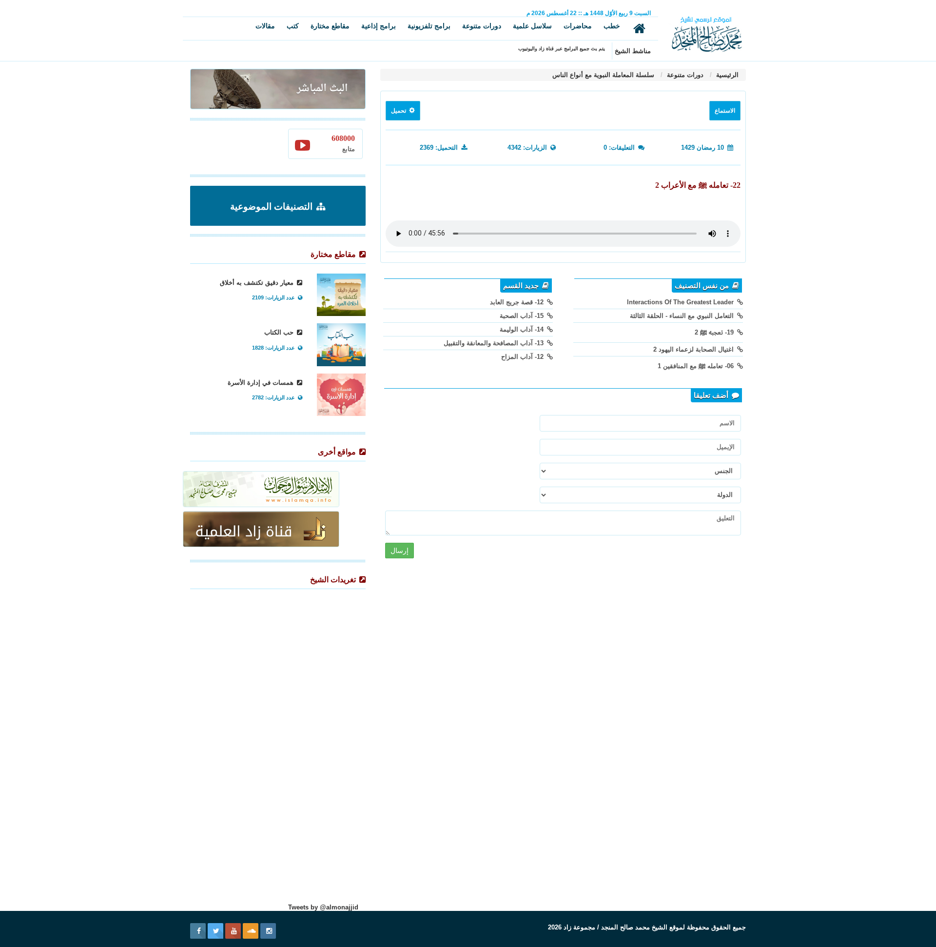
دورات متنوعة (481, 26)
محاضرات (578, 26)
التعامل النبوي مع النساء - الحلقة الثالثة (683, 315)
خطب (612, 26)
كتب (293, 26)
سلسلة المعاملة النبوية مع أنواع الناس (603, 75)
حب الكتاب (279, 332)
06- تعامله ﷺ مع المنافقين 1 (697, 366)
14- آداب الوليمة (523, 329)
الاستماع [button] (725, 110)
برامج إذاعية (378, 26)
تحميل (399, 110)
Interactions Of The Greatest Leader (681, 302)
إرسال (399, 550)
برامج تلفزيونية (429, 26)
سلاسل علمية (532, 26)
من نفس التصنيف (703, 286)
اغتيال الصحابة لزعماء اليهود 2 (694, 349)
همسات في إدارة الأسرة (261, 382)
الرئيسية (726, 75)
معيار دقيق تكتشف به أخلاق (257, 282)
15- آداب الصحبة (523, 315)
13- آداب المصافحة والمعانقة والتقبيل (495, 343)
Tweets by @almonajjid (323, 907)
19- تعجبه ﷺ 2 (715, 332)
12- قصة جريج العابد (518, 302)
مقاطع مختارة (330, 26)
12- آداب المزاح (523, 356)
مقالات (265, 26)
